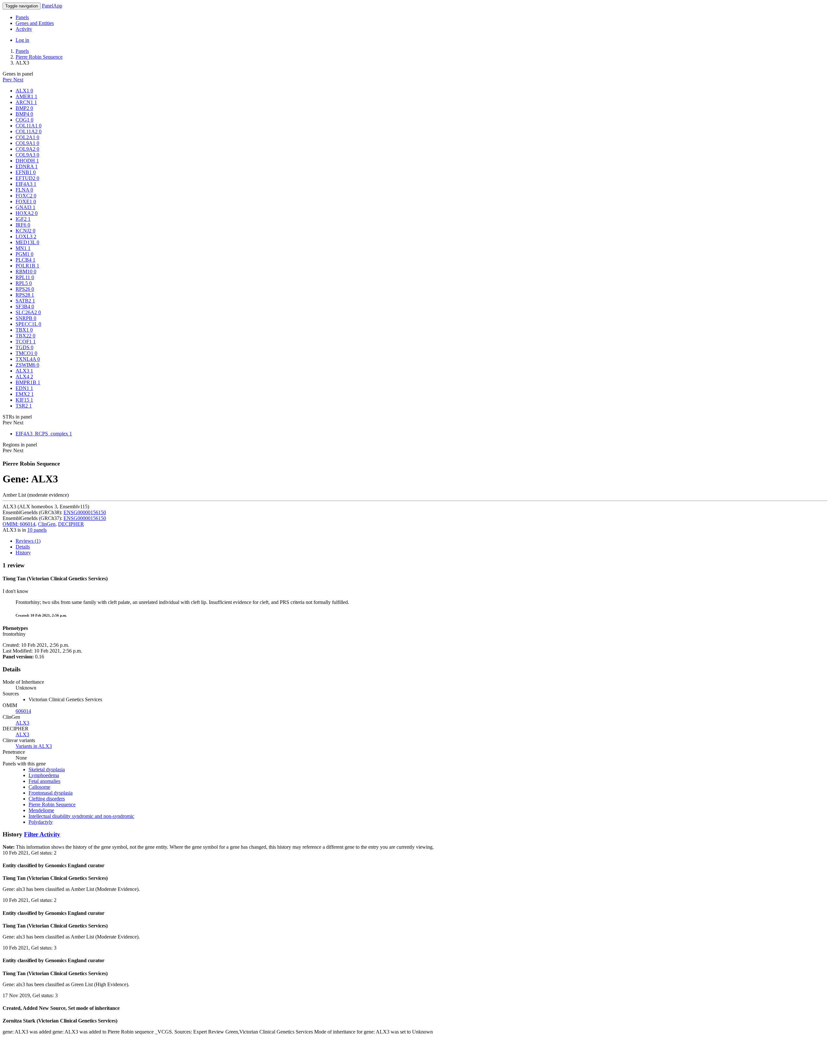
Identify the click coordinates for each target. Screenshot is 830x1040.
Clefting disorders (47, 798)
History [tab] (23, 552)
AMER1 (26, 96)
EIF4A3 (26, 184)
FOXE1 (26, 201)
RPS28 (25, 295)
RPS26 (25, 289)
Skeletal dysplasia (47, 769)
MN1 (23, 248)
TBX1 (24, 330)
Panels (22, 17)
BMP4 (24, 114)
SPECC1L (28, 324)
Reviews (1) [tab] (28, 541)
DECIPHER (71, 524)
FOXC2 (26, 195)
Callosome (39, 787)
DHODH (27, 160)
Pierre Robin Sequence (39, 57)
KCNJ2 (25, 230)
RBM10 (26, 271)
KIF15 (24, 400)
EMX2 (25, 394)
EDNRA (27, 166)
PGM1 (24, 254)
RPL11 (25, 277)
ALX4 (24, 376)
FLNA (24, 190)
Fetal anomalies (44, 781)
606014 (23, 711)
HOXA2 (27, 213)
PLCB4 (25, 260)
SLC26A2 (28, 312)
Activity (24, 29)
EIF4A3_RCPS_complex (44, 433)
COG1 (24, 120)
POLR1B (27, 265)
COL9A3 (27, 155)
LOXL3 (26, 236)
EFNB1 (26, 172)
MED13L (27, 242)
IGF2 (23, 219)
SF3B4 (25, 306)
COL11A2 (29, 131)
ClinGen (46, 524)
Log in (22, 40)
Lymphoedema (44, 775)
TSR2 (24, 405)
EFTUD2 (27, 178)
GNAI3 (25, 207)
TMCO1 (26, 353)
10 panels (37, 530)
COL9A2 (27, 149)
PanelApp (52, 5)
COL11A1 (29, 125)
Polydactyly (41, 822)
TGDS (24, 347)
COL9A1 (27, 143)
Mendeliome (41, 810)
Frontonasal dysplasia (51, 793)
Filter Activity (42, 834)
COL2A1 (27, 137)
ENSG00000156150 (85, 512)
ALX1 (24, 90)
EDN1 (24, 388)
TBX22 (25, 335)
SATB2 (25, 300)
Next (18, 79)
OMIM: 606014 (19, 524)
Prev (8, 79)
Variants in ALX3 (34, 746)
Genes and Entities (35, 23)
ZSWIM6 (27, 365)
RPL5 (24, 283)
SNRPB (26, 318)
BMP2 (24, 108)
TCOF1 (26, 341)
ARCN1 (26, 102)
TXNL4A (28, 359)
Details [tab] (23, 547)
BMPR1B (28, 382)
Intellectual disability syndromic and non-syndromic (81, 816)
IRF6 (23, 225)
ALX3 (24, 370)
